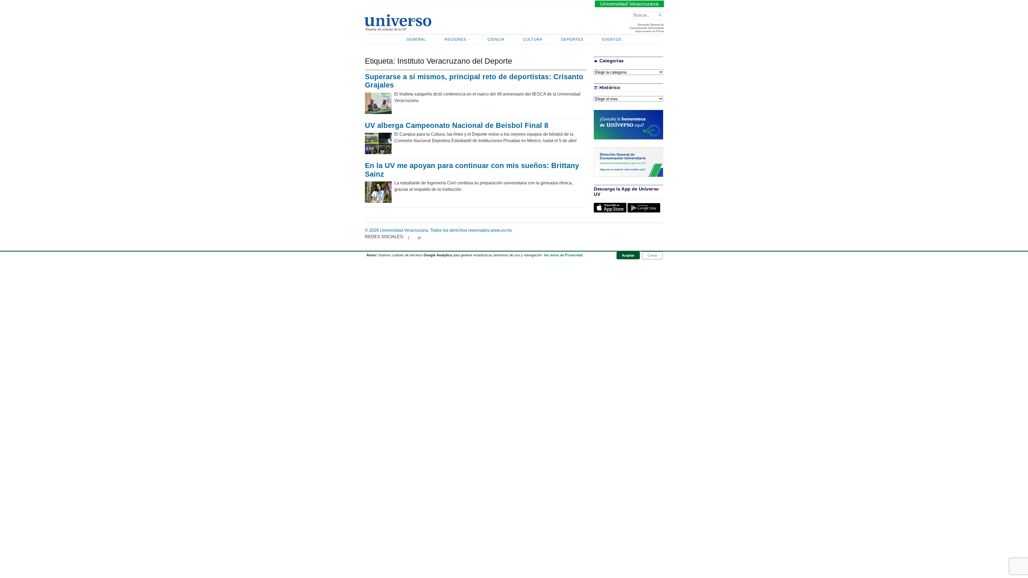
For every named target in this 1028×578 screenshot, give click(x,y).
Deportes (572, 39)
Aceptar (628, 255)
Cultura (532, 39)
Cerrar (652, 255)
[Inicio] (397, 28)
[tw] (419, 236)
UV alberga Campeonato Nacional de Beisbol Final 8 (456, 125)
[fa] (408, 236)
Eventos (612, 39)
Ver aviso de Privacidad (563, 255)
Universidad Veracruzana (629, 4)
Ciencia (495, 39)
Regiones (455, 39)
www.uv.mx (501, 230)
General (416, 39)
